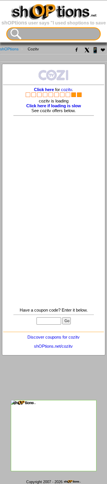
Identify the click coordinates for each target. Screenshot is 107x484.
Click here (44, 89)
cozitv (66, 89)
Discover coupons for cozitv (53, 337)
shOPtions (9, 49)
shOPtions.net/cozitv (53, 346)
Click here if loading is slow (53, 105)
